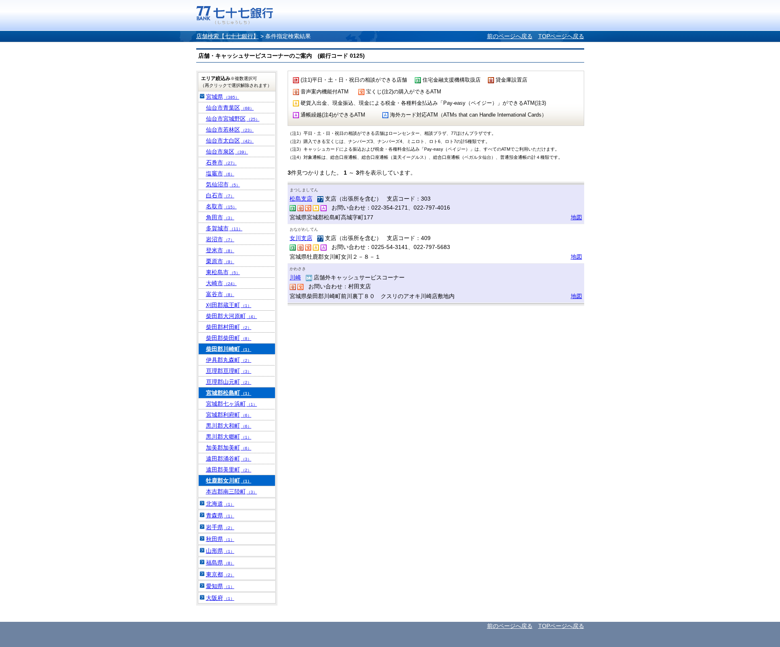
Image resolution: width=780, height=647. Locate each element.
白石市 (220, 195)
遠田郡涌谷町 (228, 458)
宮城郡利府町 (228, 414)
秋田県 (220, 539)
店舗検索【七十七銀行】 (227, 36)
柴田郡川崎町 (228, 349)
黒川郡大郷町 (228, 436)
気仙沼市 (223, 184)
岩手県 (220, 527)
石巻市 (221, 162)
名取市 (221, 206)
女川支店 (301, 238)
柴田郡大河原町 (231, 316)
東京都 (220, 574)
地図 (576, 217)
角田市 (220, 217)
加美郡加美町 (228, 447)
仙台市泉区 (227, 151)
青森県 (220, 515)
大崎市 (221, 283)
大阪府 (220, 598)
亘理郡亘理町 (228, 371)
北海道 (220, 503)
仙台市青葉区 (230, 107)
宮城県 (222, 96)
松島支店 (301, 198)
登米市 (220, 250)
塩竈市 (220, 173)
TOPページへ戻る (561, 36)
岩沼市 (220, 239)
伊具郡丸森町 (228, 360)
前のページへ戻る (510, 36)
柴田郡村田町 (228, 327)
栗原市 (220, 261)
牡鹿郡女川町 (228, 480)
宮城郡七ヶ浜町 (231, 403)
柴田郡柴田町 (228, 338)
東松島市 (223, 272)
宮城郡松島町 (228, 392)
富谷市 (220, 294)
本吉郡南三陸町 (231, 491)
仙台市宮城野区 (233, 118)
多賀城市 (224, 228)
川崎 (295, 277)
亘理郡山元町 (228, 382)
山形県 (220, 550)
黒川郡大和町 (228, 425)
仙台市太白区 (230, 140)
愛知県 (220, 586)
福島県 (220, 562)
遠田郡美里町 (228, 469)
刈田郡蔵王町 (228, 305)
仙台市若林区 (230, 129)
